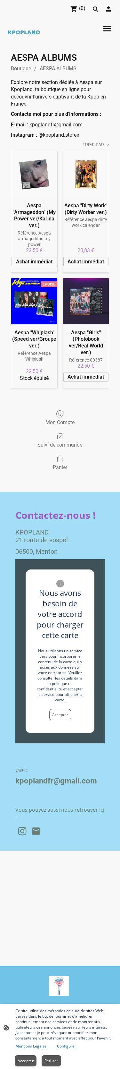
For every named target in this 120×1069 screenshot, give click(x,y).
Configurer (66, 1046)
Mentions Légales (31, 1046)
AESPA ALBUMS (58, 68)
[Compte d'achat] (108, 9)
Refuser (51, 1061)
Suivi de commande (59, 445)
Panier (60, 467)
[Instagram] (22, 831)
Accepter (60, 714)
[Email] (36, 831)
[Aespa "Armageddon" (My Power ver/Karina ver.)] (34, 174)
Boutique (21, 68)
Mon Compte (60, 422)
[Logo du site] (59, 986)
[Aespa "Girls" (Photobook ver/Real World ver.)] (86, 301)
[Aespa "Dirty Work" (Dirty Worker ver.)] (86, 174)
